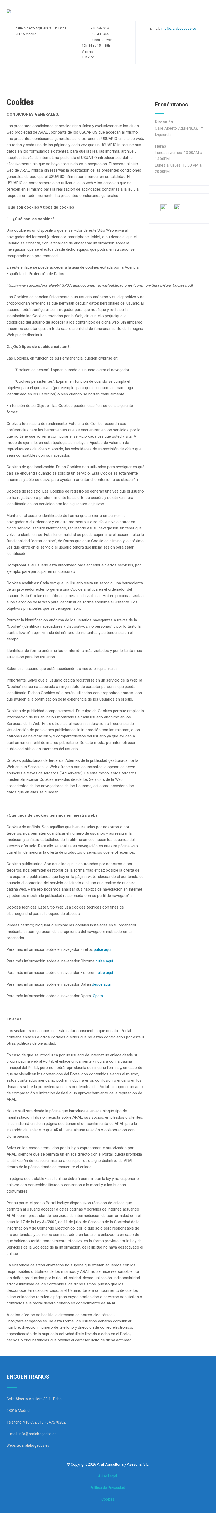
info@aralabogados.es (178, 28)
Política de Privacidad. (108, 1488)
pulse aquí (104, 961)
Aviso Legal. (108, 1476)
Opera (98, 996)
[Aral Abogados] (9, 11)
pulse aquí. (103, 949)
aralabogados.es (35, 1445)
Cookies (108, 1499)
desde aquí (101, 984)
